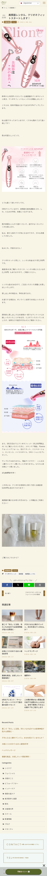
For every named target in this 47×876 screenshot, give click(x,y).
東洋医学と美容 (11, 798)
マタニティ (9, 829)
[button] (7, 585)
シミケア (8, 768)
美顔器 (21, 574)
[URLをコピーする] (40, 585)
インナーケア (10, 788)
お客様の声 (9, 809)
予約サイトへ (22, 872)
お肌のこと (9, 778)
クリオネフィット (11, 574)
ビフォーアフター (11, 783)
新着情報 (7, 22)
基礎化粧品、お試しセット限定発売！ (16, 756)
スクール (8, 814)
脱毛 (6, 804)
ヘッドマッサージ (8, 750)
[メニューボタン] (44, 3)
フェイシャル (10, 773)
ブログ (14, 22)
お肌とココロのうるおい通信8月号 (15, 744)
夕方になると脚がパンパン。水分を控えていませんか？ (23, 737)
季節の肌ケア (10, 793)
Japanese (27, 3)
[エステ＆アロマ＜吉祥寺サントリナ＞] (3, 3)
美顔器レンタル (30, 574)
